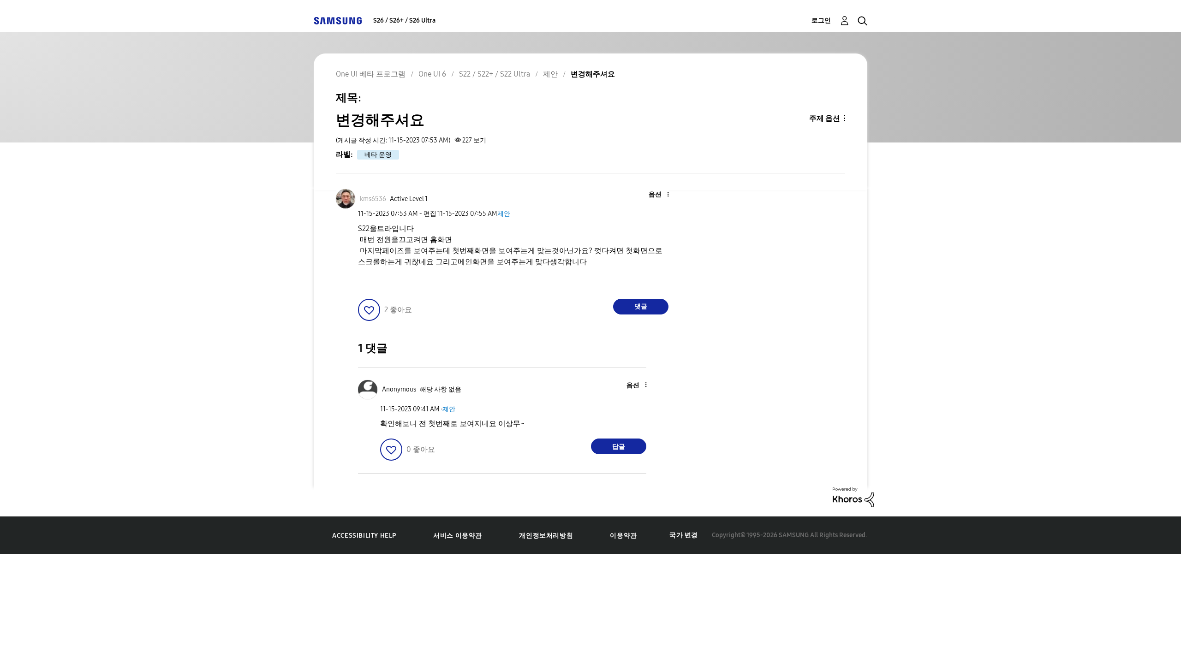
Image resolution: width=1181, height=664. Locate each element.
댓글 (640, 306)
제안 (503, 214)
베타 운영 (378, 155)
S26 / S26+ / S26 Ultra (404, 20)
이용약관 (623, 536)
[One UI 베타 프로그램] (338, 20)
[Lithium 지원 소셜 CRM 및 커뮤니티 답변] (853, 496)
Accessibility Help (364, 536)
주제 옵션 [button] (824, 118)
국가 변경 (683, 535)
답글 (618, 447)
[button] (653, 194)
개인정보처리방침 (546, 536)
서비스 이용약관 (457, 536)
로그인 (821, 20)
